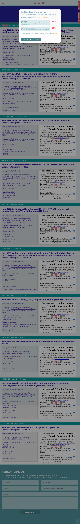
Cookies (55, 33)
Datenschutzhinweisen (40, 17)
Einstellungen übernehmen (31, 39)
